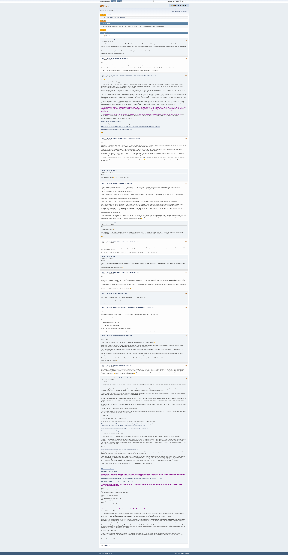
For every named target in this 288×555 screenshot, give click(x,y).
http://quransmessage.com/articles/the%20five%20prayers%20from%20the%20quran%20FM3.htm (124, 428)
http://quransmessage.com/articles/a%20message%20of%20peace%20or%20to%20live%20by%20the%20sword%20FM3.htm (130, 126)
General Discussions (107, 40)
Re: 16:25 (115, 170)
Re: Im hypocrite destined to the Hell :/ (122, 335)
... (107, 36)
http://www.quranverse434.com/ (109, 471)
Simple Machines (109, 553)
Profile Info (103, 20)
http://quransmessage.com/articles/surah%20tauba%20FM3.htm (116, 129)
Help (176, 553)
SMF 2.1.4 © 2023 (102, 553)
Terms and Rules (181, 553)
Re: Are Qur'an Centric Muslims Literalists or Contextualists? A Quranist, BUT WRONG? (134, 75)
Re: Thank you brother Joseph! (120, 293)
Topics (108, 30)
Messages (103, 30)
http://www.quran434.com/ (107, 468)
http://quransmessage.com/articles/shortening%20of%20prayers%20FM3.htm (119, 449)
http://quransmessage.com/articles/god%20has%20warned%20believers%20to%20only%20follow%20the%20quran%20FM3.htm (131, 478)
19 (109, 36)
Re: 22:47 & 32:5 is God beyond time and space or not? (126, 241)
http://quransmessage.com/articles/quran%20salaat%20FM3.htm (116, 431)
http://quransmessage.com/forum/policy (179, 11)
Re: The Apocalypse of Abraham (120, 40)
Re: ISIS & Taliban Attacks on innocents (122, 183)
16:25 (114, 256)
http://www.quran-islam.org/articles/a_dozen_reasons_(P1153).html (117, 481)
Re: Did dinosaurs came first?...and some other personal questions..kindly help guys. (133, 307)
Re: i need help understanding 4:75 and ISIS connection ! (126, 138)
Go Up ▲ (187, 553)
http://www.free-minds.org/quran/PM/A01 (111, 121)
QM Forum (104, 6)
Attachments (113, 30)
